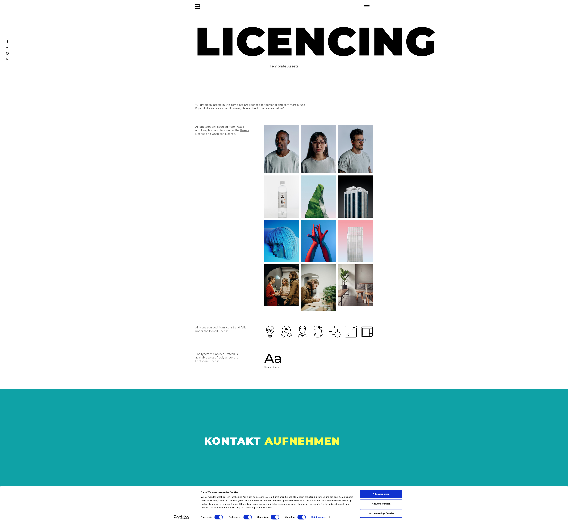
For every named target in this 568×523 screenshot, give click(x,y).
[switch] (247, 517)
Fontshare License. (207, 361)
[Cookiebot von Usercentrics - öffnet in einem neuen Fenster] (181, 517)
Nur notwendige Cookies (381, 513)
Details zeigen (318, 517)
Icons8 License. (219, 331)
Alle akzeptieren (381, 494)
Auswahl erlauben (381, 503)
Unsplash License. (224, 134)
